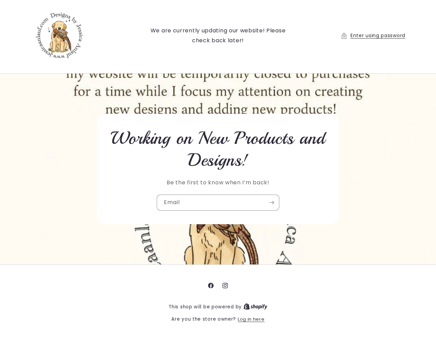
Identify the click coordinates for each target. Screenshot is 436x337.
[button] (373, 35)
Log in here (251, 319)
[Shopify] (255, 307)
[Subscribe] (271, 203)
